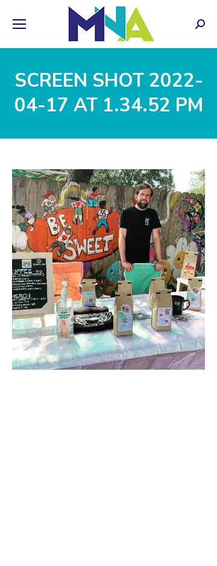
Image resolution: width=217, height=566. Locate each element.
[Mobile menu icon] (19, 24)
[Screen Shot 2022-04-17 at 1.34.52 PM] (108, 269)
